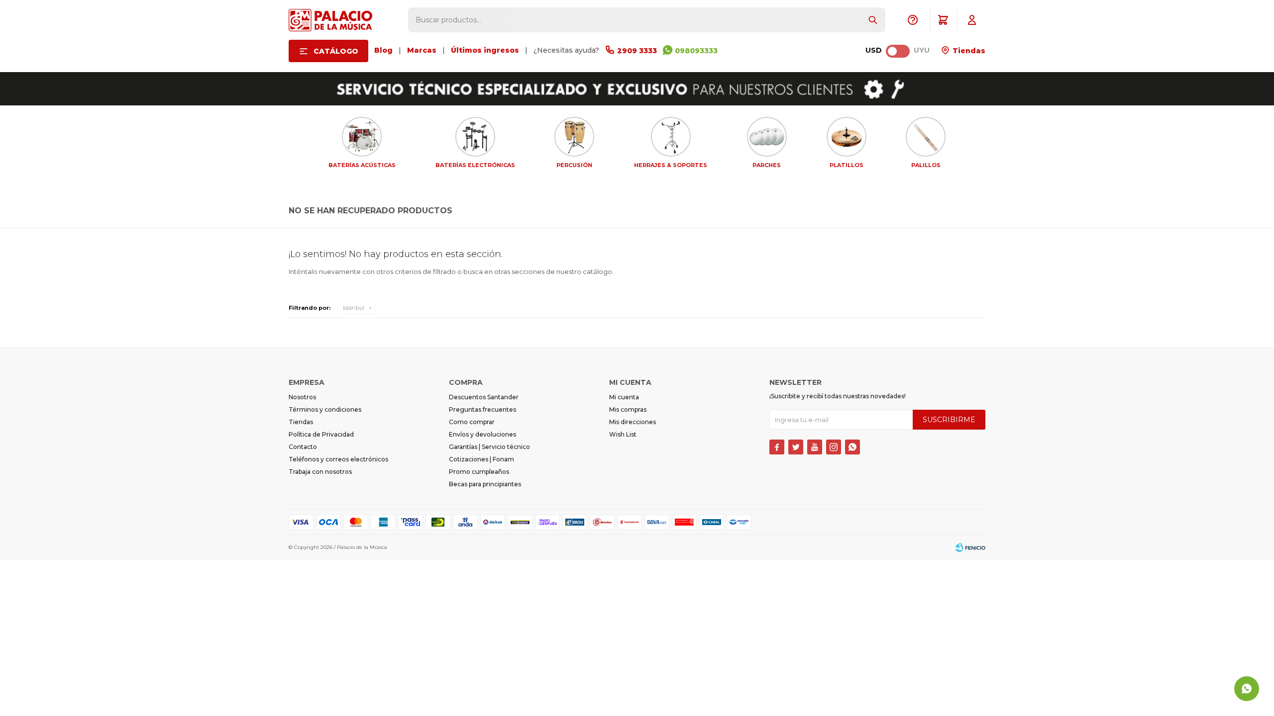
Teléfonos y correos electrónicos (338, 459)
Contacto (303, 446)
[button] (872, 19)
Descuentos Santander (484, 397)
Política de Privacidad (321, 434)
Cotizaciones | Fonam (481, 459)
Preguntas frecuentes (482, 409)
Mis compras (627, 409)
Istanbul (353, 307)
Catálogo (336, 51)
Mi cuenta (624, 397)
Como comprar (472, 422)
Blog (383, 50)
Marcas (421, 50)
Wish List (623, 434)
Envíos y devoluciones (482, 434)
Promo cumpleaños (479, 471)
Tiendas (968, 50)
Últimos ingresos (485, 50)
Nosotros (302, 397)
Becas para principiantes (485, 484)
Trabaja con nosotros (320, 471)
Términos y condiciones (325, 409)
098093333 (696, 50)
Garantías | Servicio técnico (489, 446)
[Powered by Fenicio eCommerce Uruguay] (970, 547)
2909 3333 (637, 50)
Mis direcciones (632, 422)
